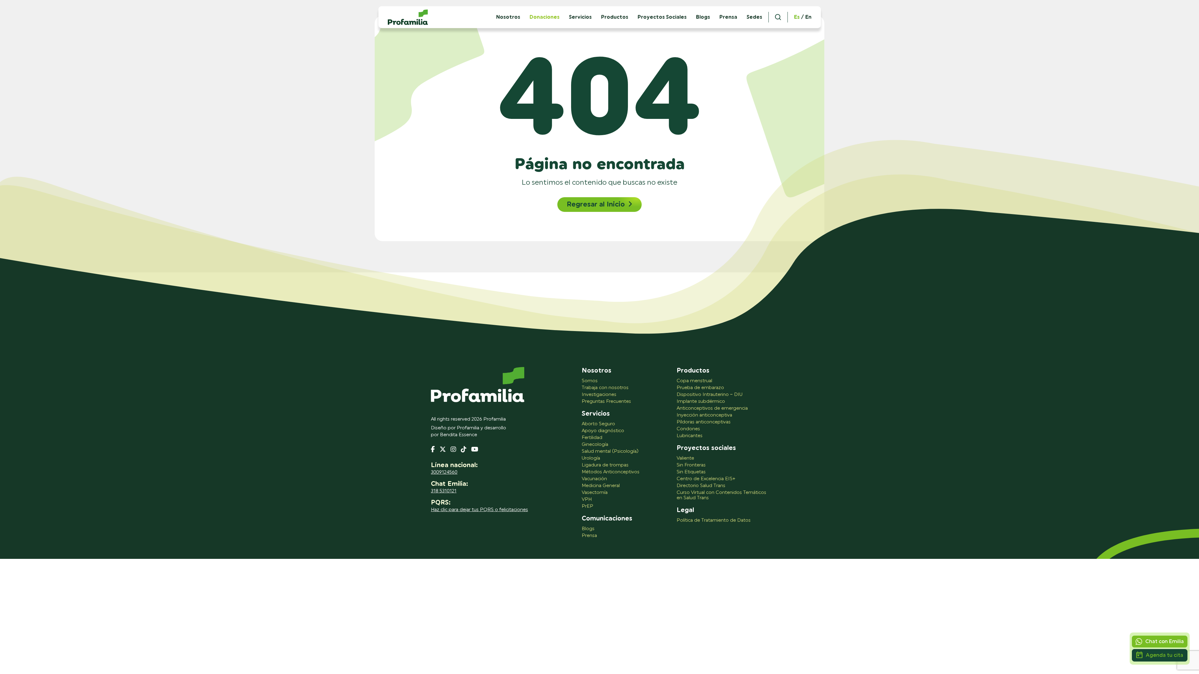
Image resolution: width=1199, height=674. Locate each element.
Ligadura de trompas (605, 465)
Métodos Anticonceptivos (610, 472)
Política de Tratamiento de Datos (714, 520)
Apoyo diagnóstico (603, 430)
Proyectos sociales (706, 448)
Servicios (580, 17)
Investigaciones (599, 394)
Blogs (703, 17)
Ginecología (595, 444)
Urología (591, 458)
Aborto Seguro (598, 424)
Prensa (728, 17)
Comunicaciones (607, 518)
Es (797, 17)
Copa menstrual (694, 381)
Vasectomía (595, 492)
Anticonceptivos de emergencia (712, 408)
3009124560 (444, 472)
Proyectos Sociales (662, 17)
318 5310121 (443, 491)
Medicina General (601, 485)
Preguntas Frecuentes (606, 401)
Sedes (754, 17)
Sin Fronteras (691, 465)
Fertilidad (592, 437)
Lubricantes (690, 435)
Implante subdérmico (701, 401)
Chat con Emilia (1164, 641)
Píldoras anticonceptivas (704, 422)
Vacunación (594, 478)
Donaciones (545, 17)
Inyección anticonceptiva (704, 415)
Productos (614, 17)
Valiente (685, 458)
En (808, 17)
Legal (685, 510)
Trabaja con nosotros (605, 387)
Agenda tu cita (1164, 655)
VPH (587, 499)
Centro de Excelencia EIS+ (706, 478)
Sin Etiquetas (691, 472)
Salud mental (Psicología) (610, 451)
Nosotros (596, 371)
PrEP (587, 506)
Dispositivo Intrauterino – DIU (710, 394)
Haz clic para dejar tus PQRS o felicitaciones (479, 509)
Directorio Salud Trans (701, 485)
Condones (688, 429)
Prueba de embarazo (700, 387)
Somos (590, 381)
